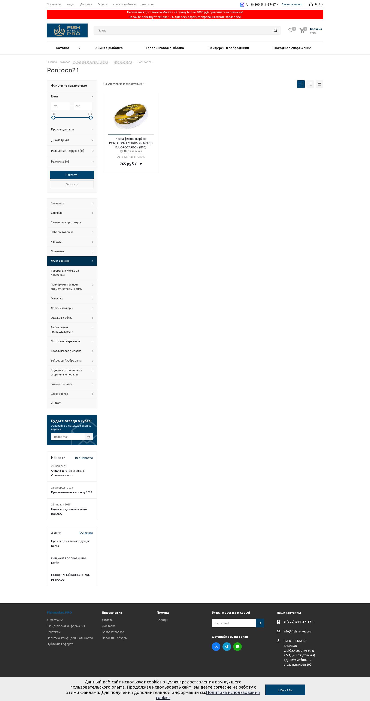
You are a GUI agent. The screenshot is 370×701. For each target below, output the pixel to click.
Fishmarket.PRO (59, 612)
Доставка (108, 626)
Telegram (226, 646)
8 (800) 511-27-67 (297, 621)
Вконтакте (216, 646)
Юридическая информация (66, 626)
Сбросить (72, 184)
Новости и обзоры (114, 638)
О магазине (55, 620)
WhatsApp (237, 646)
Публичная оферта (60, 644)
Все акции (86, 533)
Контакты (54, 632)
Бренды (162, 620)
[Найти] (275, 30)
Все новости (84, 458)
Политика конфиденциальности (70, 638)
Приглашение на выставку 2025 (71, 492)
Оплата (107, 620)
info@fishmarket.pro (297, 631)
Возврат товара (113, 632)
